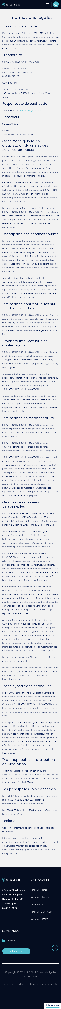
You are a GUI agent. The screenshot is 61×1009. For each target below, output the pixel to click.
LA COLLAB (31, 972)
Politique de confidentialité (42, 984)
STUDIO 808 (30, 976)
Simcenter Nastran (39, 897)
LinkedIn (11, 940)
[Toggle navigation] (48, 4)
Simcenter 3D (37, 904)
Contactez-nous (16, 950)
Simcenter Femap (39, 889)
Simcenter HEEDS (39, 919)
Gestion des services (53, 1005)
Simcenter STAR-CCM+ (42, 911)
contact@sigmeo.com (30, 110)
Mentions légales (13, 984)
